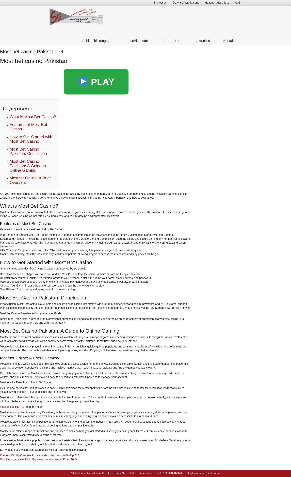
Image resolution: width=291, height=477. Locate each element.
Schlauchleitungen (96, 41)
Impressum (160, 2)
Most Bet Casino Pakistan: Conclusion (28, 151)
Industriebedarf (137, 41)
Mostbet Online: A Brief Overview (30, 180)
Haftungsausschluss (217, 2)
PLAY (101, 82)
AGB (238, 2)
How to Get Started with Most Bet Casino (31, 139)
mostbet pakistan (10, 406)
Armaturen (172, 41)
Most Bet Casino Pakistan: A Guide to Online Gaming (28, 165)
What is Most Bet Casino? (33, 117)
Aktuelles (203, 41)
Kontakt (229, 41)
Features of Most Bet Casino (28, 126)
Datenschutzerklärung (186, 2)
